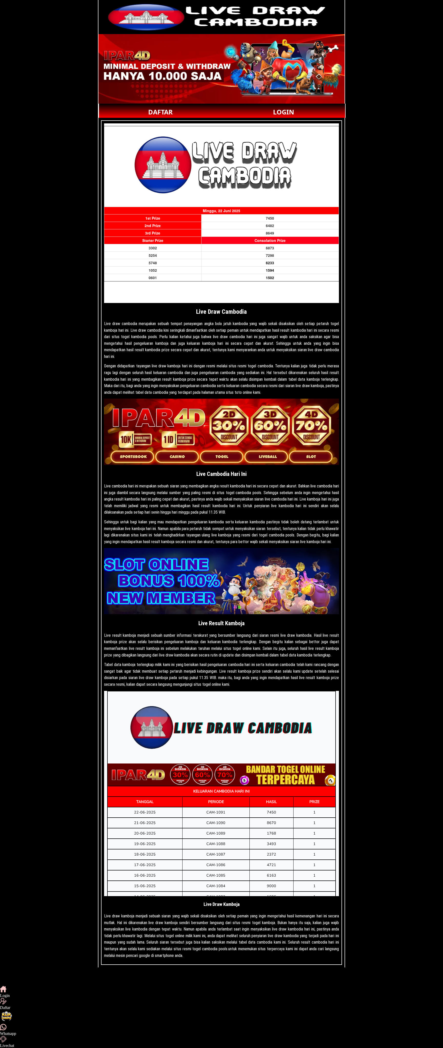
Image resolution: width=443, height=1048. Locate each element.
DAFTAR (160, 111)
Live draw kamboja (119, 916)
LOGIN (283, 111)
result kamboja (124, 635)
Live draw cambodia (120, 323)
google (144, 955)
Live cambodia (115, 486)
